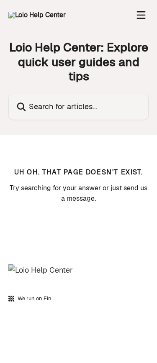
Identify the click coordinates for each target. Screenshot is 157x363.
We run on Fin (34, 298)
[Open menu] (141, 15)
